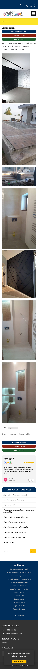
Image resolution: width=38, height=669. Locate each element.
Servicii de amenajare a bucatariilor (15, 527)
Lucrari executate (9, 542)
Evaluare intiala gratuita (19, 31)
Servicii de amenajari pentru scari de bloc (19, 572)
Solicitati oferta (19, 39)
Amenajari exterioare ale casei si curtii (19, 579)
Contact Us (20, 615)
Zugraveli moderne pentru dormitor (15, 495)
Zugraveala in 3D (9, 505)
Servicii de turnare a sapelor (19, 582)
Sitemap (4, 643)
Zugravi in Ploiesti (19, 606)
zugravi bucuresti (13, 428)
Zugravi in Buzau (19, 592)
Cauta (33, 551)
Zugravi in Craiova (19, 602)
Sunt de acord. (19, 661)
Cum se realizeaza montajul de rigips (16, 517)
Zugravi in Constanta (19, 609)
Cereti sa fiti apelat (19, 35)
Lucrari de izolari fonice (19, 586)
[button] (32, 480)
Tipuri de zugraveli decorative (13, 500)
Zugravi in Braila (19, 599)
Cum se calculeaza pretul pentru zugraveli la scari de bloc (18, 511)
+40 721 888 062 (31, 6)
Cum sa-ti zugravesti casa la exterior (15, 532)
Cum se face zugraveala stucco (14, 522)
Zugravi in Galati (19, 596)
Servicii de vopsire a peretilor (19, 589)
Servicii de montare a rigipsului (19, 569)
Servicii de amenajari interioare (14, 537)
